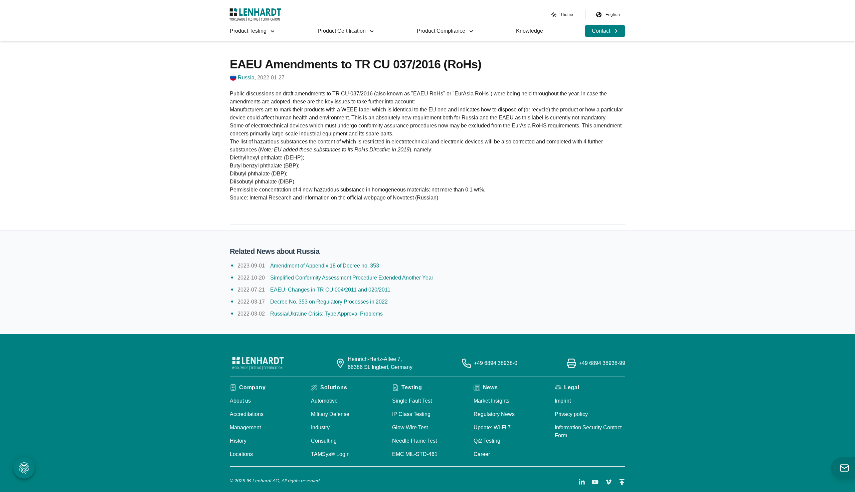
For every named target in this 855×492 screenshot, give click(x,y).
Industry (320, 427)
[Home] (255, 14)
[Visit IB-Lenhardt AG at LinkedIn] (581, 482)
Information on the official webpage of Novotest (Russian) (370, 197)
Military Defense (330, 414)
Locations (241, 454)
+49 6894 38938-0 (495, 363)
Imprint (563, 401)
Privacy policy (571, 414)
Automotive (324, 401)
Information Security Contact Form (588, 431)
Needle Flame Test (414, 441)
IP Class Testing (411, 414)
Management (245, 427)
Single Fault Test (412, 401)
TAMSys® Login (330, 454)
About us (240, 401)
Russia (246, 77)
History (238, 441)
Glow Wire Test (410, 427)
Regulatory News (494, 414)
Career (482, 454)
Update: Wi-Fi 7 (492, 427)
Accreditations (247, 414)
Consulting (324, 441)
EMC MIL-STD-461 (415, 454)
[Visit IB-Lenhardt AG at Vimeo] (608, 482)
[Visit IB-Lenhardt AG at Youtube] (595, 482)
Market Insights (491, 401)
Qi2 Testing (487, 441)
